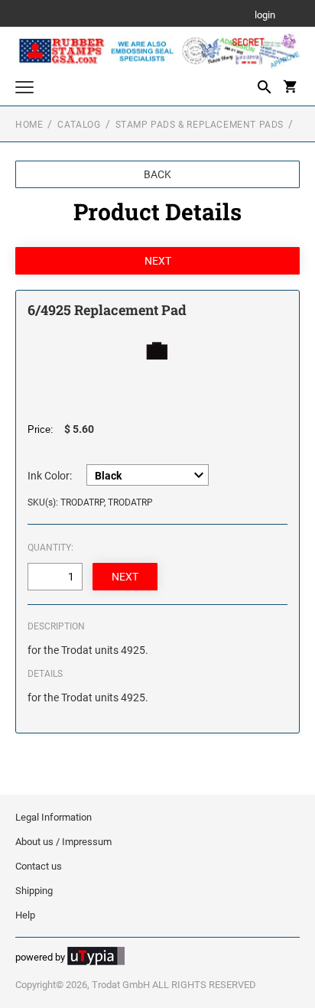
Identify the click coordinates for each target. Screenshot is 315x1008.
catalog (78, 124)
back (157, 174)
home (29, 124)
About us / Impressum (63, 841)
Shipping (34, 890)
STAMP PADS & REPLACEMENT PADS (199, 124)
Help (25, 915)
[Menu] (24, 89)
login (265, 16)
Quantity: (50, 547)
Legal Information (53, 817)
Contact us (38, 866)
